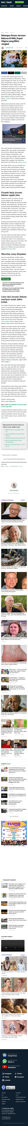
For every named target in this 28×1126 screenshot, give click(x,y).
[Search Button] (26, 2)
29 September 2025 (12, 806)
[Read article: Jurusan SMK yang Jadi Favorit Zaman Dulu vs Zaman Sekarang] (4, 789)
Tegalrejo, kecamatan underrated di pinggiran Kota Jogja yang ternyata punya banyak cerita (17, 895)
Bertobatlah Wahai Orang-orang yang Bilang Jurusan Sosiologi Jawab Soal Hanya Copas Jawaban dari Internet (17, 770)
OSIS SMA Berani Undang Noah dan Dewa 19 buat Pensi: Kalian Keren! (17, 794)
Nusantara (4, 6)
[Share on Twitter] (11, 73)
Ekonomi (25, 6)
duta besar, (9, 249)
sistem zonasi (22, 162)
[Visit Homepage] (6, 2)
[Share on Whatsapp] (18, 73)
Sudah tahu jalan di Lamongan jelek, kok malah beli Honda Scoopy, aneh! (16, 927)
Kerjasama (18, 1093)
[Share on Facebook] (4, 73)
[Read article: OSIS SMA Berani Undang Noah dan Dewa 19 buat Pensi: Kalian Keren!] (4, 795)
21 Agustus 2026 (12, 930)
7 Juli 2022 (11, 791)
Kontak (3, 1103)
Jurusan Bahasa (14, 466)
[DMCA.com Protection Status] (10, 1087)
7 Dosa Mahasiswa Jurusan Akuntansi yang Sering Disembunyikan (15, 802)
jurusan (6, 466)
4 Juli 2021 (11, 774)
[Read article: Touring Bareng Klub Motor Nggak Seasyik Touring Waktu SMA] (4, 811)
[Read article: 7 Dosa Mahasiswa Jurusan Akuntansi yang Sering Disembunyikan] (4, 802)
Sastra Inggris (5, 321)
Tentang (4, 1093)
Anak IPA (9, 98)
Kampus (18, 6)
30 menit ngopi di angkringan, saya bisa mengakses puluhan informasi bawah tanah (17, 903)
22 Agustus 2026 (12, 915)
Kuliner (12, 6)
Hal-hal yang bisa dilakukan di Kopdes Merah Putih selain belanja (17, 919)
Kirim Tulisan (20, 2)
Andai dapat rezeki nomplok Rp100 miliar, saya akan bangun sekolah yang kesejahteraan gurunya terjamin (13, 289)
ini (5, 418)
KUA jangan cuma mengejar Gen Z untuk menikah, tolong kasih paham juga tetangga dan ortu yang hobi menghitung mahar (17, 886)
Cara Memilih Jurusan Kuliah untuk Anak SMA (14, 406)
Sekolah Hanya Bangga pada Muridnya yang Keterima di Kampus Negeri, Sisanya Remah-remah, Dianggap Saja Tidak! (18, 780)
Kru (2, 1095)
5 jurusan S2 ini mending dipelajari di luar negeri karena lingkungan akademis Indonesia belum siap (13, 284)
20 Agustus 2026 (12, 890)
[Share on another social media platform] (24, 73)
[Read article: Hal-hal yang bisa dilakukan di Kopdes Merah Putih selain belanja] (4, 920)
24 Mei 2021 (11, 812)
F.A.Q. (17, 1095)
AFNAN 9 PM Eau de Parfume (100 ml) (15, 438)
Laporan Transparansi (21, 1101)
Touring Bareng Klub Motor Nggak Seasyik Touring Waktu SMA (17, 810)
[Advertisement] (14, 19)
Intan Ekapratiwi (22, 420)
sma (21, 466)
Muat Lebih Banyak (14, 816)
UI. (10, 362)
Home (2, 32)
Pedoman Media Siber (21, 1097)
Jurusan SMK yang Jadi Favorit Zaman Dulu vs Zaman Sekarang (17, 788)
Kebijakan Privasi (20, 1099)
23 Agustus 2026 (12, 907)
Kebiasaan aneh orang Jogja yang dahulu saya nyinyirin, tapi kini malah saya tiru (17, 912)
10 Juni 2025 (11, 784)
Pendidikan (12, 32)
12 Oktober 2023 (19, 47)
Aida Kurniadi (10, 47)
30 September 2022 (12, 797)
